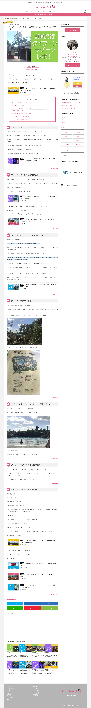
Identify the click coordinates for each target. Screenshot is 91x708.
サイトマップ (36, 690)
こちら (70, 185)
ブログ (66, 140)
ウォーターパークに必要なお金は (20, 105)
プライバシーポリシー (39, 692)
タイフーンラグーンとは (17, 110)
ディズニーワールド (12, 599)
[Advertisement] (32, 624)
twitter (68, 695)
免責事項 (35, 694)
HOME (35, 687)
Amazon (77, 83)
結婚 (39, 11)
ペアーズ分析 (32, 11)
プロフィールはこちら (72, 65)
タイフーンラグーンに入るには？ (20, 102)
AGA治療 (49, 11)
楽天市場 (77, 86)
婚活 (27, 11)
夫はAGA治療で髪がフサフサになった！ (46, 14)
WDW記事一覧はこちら (72, 30)
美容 (44, 11)
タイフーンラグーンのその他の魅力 (20, 116)
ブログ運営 (66, 144)
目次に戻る (55, 168)
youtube (74, 695)
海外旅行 (55, 11)
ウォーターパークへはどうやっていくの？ (22, 108)
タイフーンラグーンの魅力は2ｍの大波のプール (23, 113)
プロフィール (62, 11)
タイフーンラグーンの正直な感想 (20, 119)
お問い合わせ (36, 695)
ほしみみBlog (73, 705)
